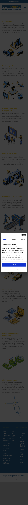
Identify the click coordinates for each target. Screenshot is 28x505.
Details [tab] (14, 239)
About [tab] (23, 239)
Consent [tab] (5, 239)
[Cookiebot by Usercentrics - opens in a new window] (20, 235)
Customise (13, 269)
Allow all (14, 264)
